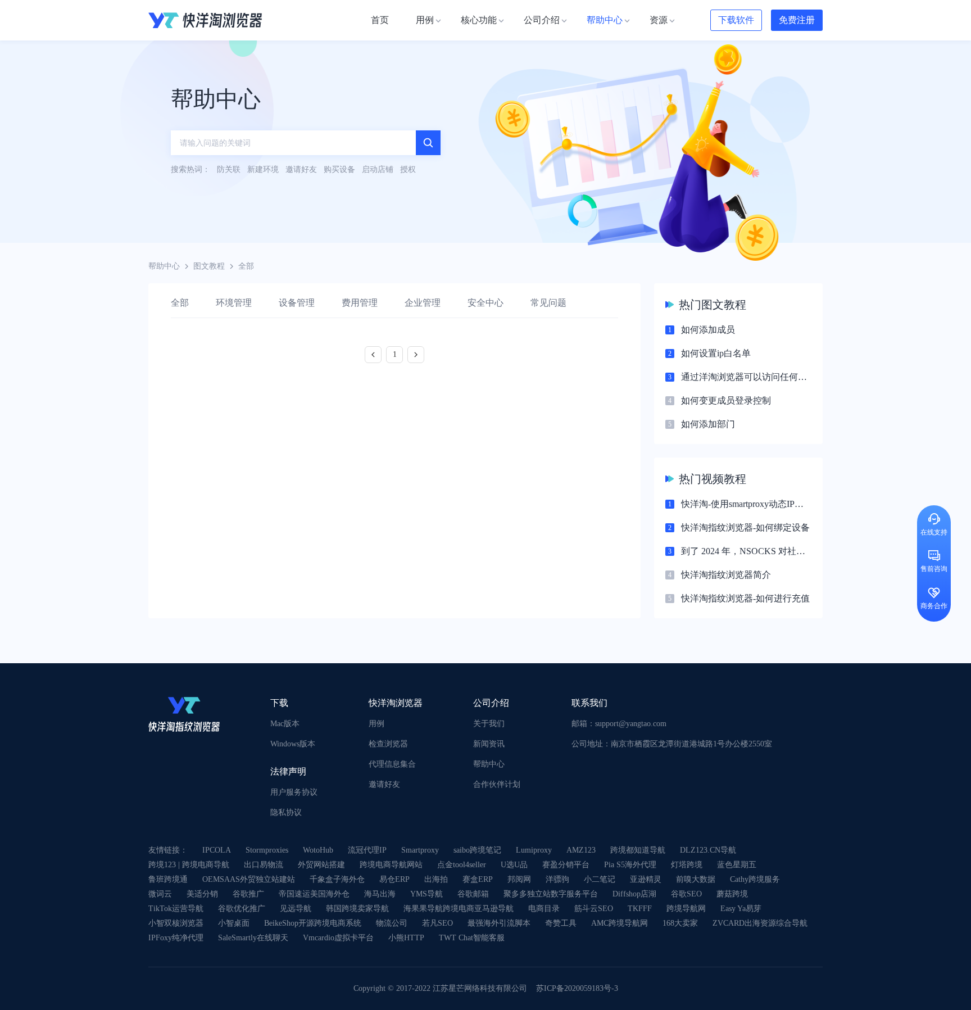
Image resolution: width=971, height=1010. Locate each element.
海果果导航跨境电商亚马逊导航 (458, 908)
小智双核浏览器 (175, 923)
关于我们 (489, 723)
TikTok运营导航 (175, 908)
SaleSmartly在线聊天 (253, 938)
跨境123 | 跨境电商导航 (188, 864)
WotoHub (318, 850)
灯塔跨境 (686, 864)
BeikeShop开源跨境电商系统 (312, 923)
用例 (376, 723)
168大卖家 (680, 923)
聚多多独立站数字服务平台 (550, 894)
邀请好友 (384, 784)
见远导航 (295, 908)
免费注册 (797, 20)
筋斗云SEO (593, 908)
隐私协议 (286, 812)
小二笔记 (599, 879)
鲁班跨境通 (168, 879)
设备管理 (297, 302)
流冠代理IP (367, 850)
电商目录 (544, 908)
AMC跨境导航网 (619, 923)
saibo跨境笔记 (477, 850)
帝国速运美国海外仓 (314, 894)
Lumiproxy (534, 850)
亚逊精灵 (645, 879)
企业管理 (423, 302)
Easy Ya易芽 (740, 908)
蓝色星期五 (736, 864)
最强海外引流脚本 (499, 923)
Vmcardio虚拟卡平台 (338, 938)
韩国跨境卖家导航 (357, 908)
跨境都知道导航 (637, 850)
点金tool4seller (461, 864)
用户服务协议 (293, 792)
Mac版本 (285, 723)
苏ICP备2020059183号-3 (577, 988)
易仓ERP (394, 879)
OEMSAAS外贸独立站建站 (248, 879)
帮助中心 (164, 266)
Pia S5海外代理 (630, 864)
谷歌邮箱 (473, 894)
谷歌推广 (248, 894)
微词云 (160, 894)
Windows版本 (292, 744)
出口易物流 (263, 864)
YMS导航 (426, 894)
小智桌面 (233, 923)
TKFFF (640, 908)
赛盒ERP (477, 879)
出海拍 (436, 879)
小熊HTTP (406, 938)
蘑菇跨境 (732, 894)
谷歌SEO (686, 894)
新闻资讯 (489, 744)
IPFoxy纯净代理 (175, 938)
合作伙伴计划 (496, 784)
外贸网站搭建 (321, 864)
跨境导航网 (686, 908)
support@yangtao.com (630, 723)
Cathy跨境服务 (755, 879)
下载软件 (736, 20)
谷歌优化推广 (241, 908)
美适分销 (202, 894)
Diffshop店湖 (634, 894)
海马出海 (380, 894)
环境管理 (234, 302)
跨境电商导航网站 (391, 864)
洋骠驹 (557, 879)
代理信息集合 (392, 764)
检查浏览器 (388, 744)
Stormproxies (267, 850)
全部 (180, 302)
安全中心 (485, 302)
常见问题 (548, 302)
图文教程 (209, 266)
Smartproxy (420, 850)
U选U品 (514, 864)
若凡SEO (437, 923)
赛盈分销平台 (565, 864)
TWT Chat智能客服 (472, 938)
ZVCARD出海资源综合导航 (760, 923)
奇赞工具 (561, 923)
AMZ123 (581, 850)
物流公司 (391, 923)
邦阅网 (519, 879)
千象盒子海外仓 (337, 879)
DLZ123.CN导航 (708, 850)
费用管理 (360, 302)
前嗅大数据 (695, 879)
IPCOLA (216, 850)
